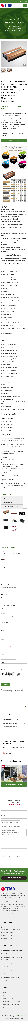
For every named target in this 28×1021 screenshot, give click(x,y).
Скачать (8, 753)
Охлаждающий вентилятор (11, 719)
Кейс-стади (6, 1007)
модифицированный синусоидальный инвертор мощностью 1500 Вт (10, 832)
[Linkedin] (6, 917)
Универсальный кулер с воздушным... (12, 950)
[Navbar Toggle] (25, 5)
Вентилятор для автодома (14, 28)
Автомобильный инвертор (10, 822)
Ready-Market (20, 1018)
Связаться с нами (8, 998)
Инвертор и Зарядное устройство (14, 30)
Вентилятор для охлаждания (11, 1001)
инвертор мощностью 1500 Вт (11, 826)
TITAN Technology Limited (17, 1015)
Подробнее (14, 808)
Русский (24, 1)
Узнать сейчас (14, 140)
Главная (5, 992)
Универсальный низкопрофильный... (11, 964)
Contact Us (22, 859)
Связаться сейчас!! (14, 878)
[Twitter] (4, 917)
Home (10, 26)
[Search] (25, 706)
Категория (16, 26)
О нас (5, 995)
